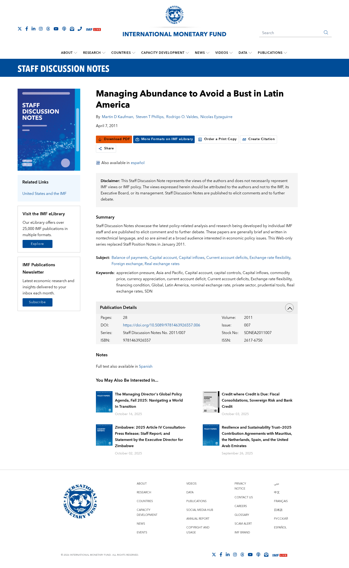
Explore (37, 244)
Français (281, 501)
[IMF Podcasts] (258, 554)
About (67, 52)
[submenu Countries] (134, 53)
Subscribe (37, 302)
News (200, 52)
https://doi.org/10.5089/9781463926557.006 (161, 325)
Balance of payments (130, 257)
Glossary (242, 515)
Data (243, 52)
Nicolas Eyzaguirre (216, 117)
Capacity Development (162, 52)
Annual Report (197, 518)
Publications (270, 52)
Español (280, 527)
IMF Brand (242, 532)
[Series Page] (49, 129)
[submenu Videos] (231, 53)
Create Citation (261, 139)
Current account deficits (227, 257)
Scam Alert (243, 523)
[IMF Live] (93, 29)
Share (109, 148)
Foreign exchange (127, 264)
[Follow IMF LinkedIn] (33, 29)
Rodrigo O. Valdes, (182, 117)
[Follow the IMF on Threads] (48, 29)
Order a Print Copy (220, 139)
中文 (277, 492)
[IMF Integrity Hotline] (80, 29)
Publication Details (118, 307)
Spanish (145, 366)
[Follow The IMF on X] (20, 29)
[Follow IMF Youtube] (56, 29)
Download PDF (117, 139)
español (138, 163)
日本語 (278, 510)
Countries (121, 52)
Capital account (163, 257)
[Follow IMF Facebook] (26, 29)
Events (142, 532)
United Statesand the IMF (44, 193)
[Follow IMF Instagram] (41, 29)
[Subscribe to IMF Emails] (72, 29)
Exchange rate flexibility (270, 257)
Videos (221, 52)
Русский (281, 518)
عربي (276, 483)
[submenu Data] (250, 53)
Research (92, 52)
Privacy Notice (240, 486)
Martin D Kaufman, (118, 117)
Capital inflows (191, 257)
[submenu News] (208, 53)
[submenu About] (75, 53)
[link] (100, 149)
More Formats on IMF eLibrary (167, 139)
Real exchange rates (162, 264)
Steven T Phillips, (150, 117)
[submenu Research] (104, 53)
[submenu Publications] (285, 53)
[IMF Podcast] (64, 29)
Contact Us (244, 497)
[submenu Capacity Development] (187, 53)
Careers (241, 506)
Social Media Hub (199, 510)
